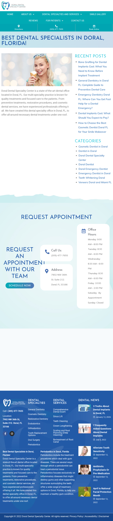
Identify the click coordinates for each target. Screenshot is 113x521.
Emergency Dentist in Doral (94, 173)
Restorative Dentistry (38, 419)
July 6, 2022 (101, 440)
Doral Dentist (86, 164)
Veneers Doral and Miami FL (95, 182)
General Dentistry (36, 409)
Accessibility (91, 516)
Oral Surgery (34, 440)
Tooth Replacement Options (37, 434)
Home (10, 14)
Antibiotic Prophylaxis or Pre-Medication (101, 470)
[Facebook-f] (5, 433)
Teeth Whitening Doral (92, 177)
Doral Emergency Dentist (93, 168)
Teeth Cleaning (60, 421)
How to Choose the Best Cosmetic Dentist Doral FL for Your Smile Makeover (93, 127)
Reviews (33, 20)
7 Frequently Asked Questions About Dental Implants (102, 430)
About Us (26, 14)
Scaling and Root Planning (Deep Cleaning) (61, 432)
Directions (19, 29)
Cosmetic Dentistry (37, 414)
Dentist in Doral (88, 151)
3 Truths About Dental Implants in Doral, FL (101, 410)
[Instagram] (12, 433)
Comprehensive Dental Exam (60, 410)
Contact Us (77, 20)
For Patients (53, 20)
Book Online (94, 29)
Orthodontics (34, 428)
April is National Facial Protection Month (102, 492)
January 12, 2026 (103, 417)
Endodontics (34, 423)
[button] (27, 14)
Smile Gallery (98, 14)
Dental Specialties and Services (60, 14)
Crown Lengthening (62, 426)
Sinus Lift (58, 416)
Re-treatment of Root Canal (63, 440)
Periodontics (34, 444)
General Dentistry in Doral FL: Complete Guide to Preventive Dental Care (93, 85)
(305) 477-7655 (56, 29)
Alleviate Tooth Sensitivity (101, 449)
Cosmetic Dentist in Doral (93, 146)
